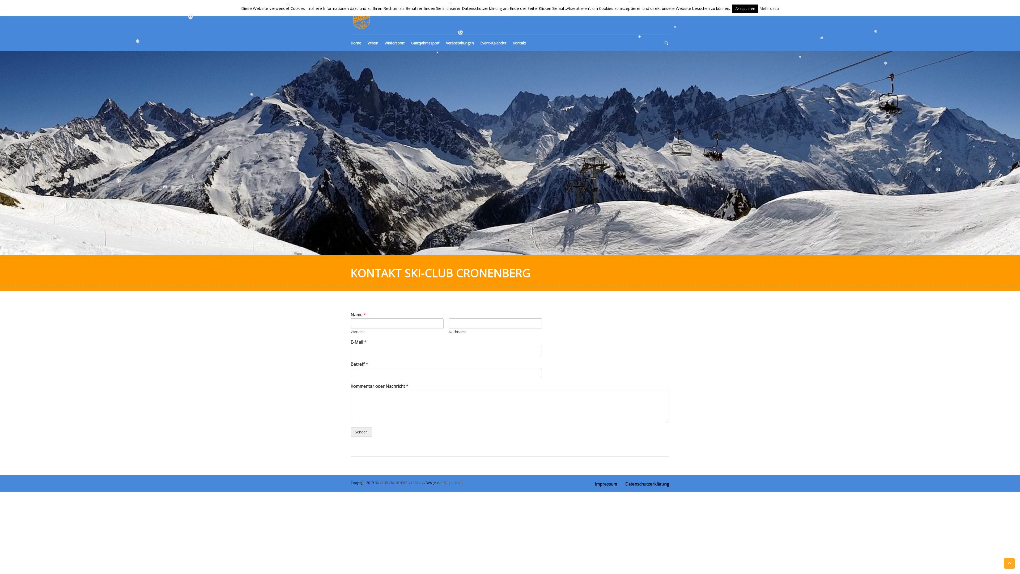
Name (358, 315)
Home (356, 42)
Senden (361, 431)
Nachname (457, 332)
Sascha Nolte (454, 482)
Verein (373, 42)
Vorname (358, 332)
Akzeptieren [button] (745, 8)
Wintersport (395, 42)
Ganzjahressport (425, 42)
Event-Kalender (493, 42)
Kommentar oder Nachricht (380, 386)
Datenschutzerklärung (647, 484)
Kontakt (519, 42)
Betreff (359, 364)
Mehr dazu (769, 8)
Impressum (606, 484)
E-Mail (359, 342)
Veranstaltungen (460, 42)
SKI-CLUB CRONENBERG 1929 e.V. (399, 482)
